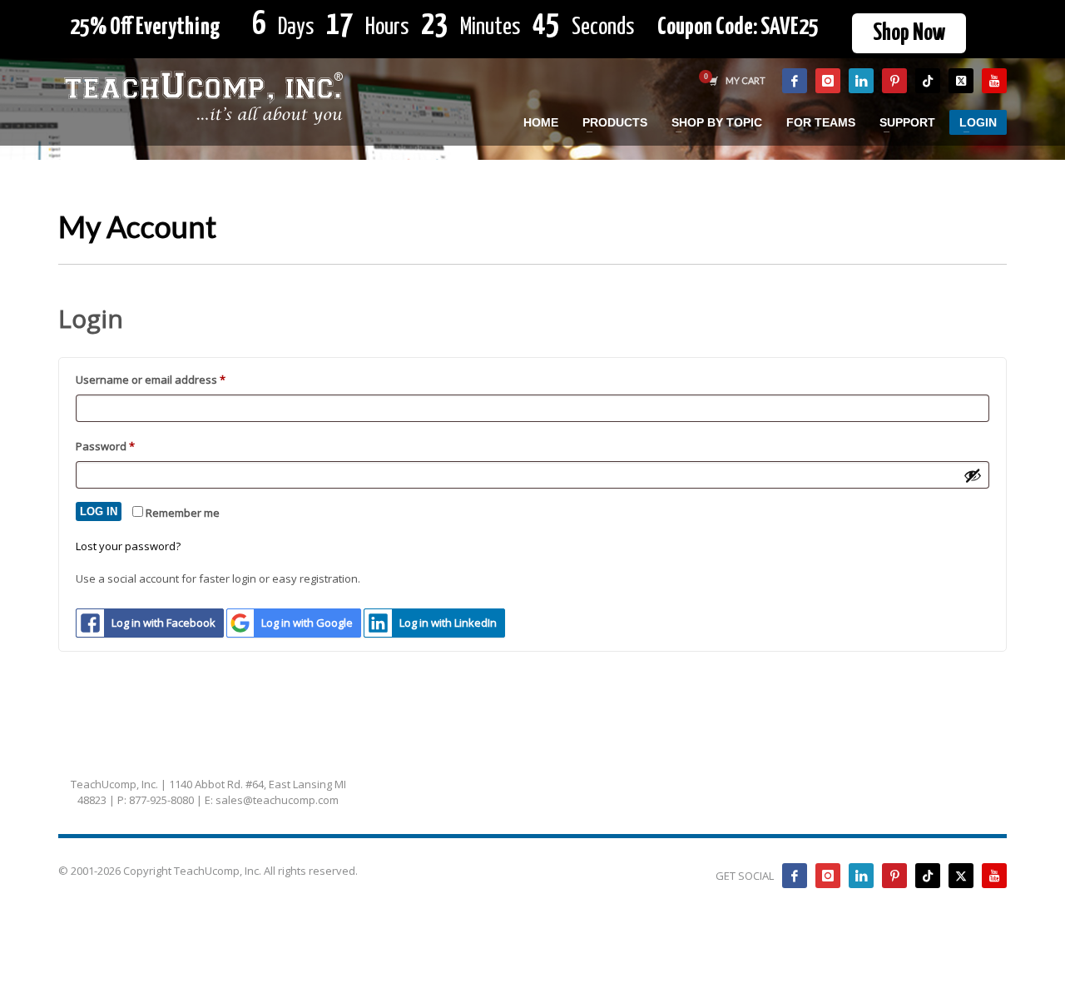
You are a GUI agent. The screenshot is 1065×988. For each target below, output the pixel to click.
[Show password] (972, 475)
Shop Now (909, 33)
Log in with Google (307, 622)
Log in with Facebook (163, 622)
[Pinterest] (894, 80)
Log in (98, 511)
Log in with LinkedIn (448, 622)
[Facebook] (794, 80)
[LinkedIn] (861, 80)
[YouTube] (994, 80)
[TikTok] (927, 80)
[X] (961, 80)
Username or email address (173, 379)
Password (128, 446)
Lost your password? (128, 546)
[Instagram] (827, 80)
